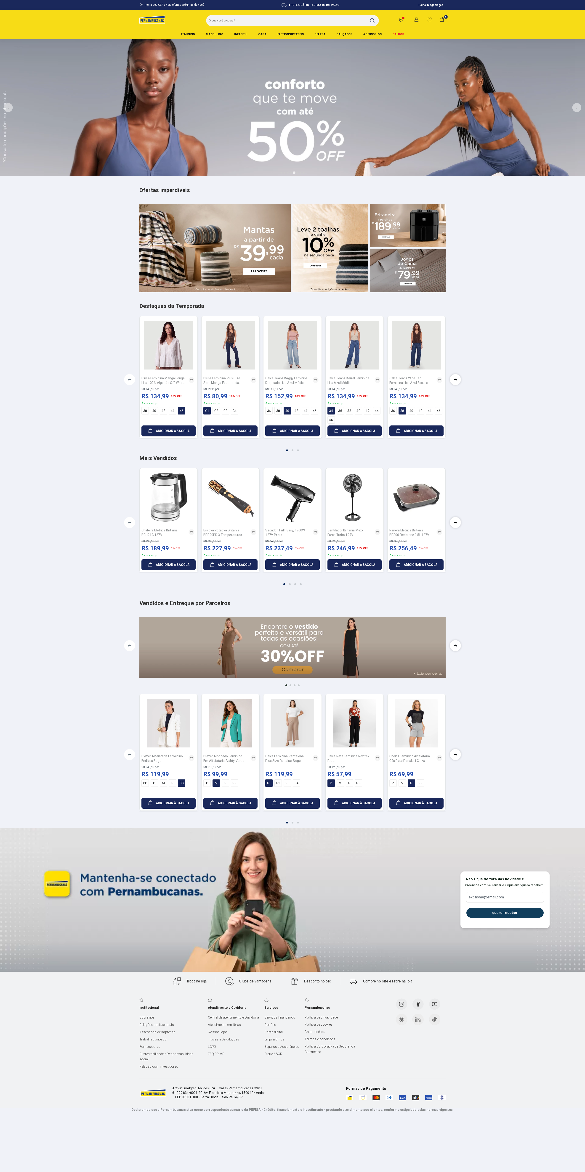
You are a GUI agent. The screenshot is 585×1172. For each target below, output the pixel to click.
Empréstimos (274, 1039)
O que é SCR (273, 1054)
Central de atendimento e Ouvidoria (233, 1017)
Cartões (270, 1025)
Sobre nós (147, 1017)
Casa (262, 34)
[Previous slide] (8, 107)
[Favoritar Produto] (191, 380)
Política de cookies (318, 1024)
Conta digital (273, 1032)
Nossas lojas (218, 1032)
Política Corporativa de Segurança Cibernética (330, 1049)
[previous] (129, 379)
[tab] (281, 173)
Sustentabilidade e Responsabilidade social (166, 1056)
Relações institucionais (156, 1025)
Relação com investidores (158, 1066)
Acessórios (372, 34)
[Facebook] (418, 1004)
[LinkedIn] (418, 1019)
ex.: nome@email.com (486, 897)
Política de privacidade (321, 1017)
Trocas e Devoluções (223, 1039)
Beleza (320, 34)
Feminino (188, 34)
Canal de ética (315, 1032)
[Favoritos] (429, 20)
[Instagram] (401, 1004)
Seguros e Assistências (281, 1046)
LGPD (212, 1046)
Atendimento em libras (224, 1025)
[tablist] (292, 447)
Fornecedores (149, 1046)
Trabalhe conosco (153, 1039)
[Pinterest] (401, 1019)
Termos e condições (320, 1039)
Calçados (344, 34)
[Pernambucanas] (152, 19)
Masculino (214, 34)
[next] (455, 379)
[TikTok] (434, 1019)
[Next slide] (576, 107)
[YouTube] (434, 1004)
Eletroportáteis (290, 34)
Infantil (240, 34)
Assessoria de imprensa (157, 1032)
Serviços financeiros (279, 1017)
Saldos (398, 34)
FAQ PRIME (216, 1054)
